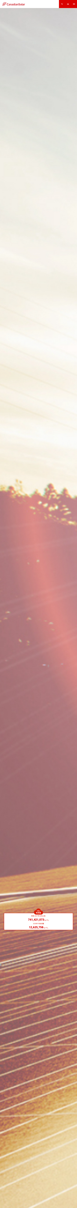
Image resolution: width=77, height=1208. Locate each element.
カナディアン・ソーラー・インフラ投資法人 (27, 3)
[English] (68, 4)
